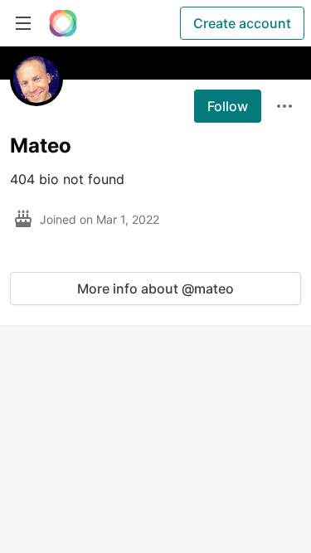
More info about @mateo (155, 288)
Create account (242, 23)
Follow (227, 106)
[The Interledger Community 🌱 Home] (63, 23)
